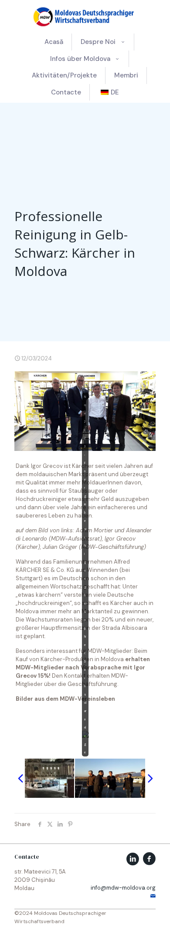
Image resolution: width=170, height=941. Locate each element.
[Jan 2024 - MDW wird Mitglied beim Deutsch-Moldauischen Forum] (39, 778)
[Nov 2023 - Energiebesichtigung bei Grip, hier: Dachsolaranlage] (110, 778)
